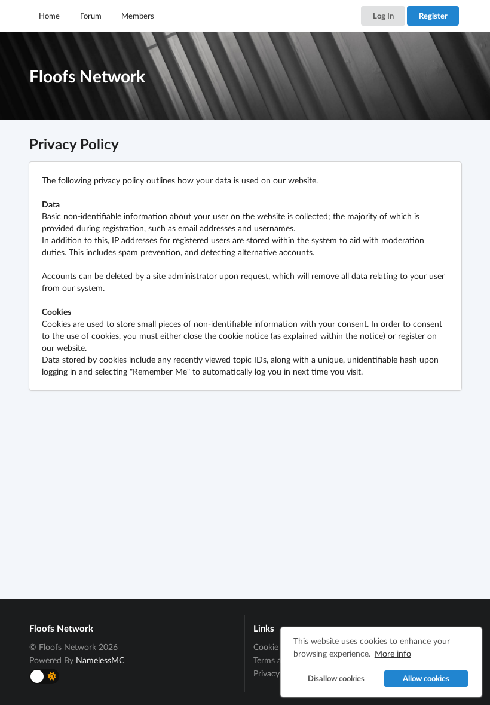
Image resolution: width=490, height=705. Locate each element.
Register (433, 15)
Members (137, 15)
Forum (91, 15)
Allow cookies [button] (426, 678)
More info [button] (393, 653)
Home (49, 15)
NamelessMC (100, 660)
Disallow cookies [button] (336, 678)
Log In (383, 15)
